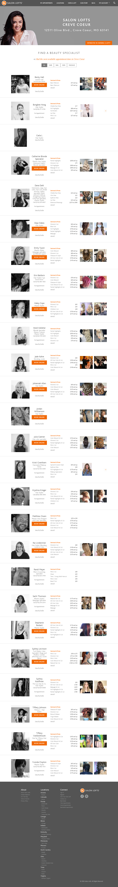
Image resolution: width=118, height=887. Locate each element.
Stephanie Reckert (39, 624)
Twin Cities (44, 843)
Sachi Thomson (39, 596)
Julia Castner (39, 437)
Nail (57, 65)
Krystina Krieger (39, 490)
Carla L (39, 135)
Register (62, 794)
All (44, 65)
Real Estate (63, 801)
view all (52, 87)
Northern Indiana (45, 830)
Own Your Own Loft (65, 796)
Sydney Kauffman (39, 680)
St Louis (43, 847)
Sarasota (43, 812)
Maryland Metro (45, 838)
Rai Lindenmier (39, 543)
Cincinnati (44, 865)
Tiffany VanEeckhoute (39, 734)
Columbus (43, 861)
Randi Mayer (39, 569)
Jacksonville (44, 803)
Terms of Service (25, 799)
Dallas (43, 873)
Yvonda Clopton (39, 762)
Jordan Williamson (39, 410)
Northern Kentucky (46, 834)
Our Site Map (24, 796)
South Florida (44, 808)
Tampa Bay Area (45, 814)
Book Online (39, 85)
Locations (60, 3)
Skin (63, 65)
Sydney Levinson (39, 649)
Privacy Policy (24, 801)
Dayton (43, 858)
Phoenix (43, 795)
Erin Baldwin (39, 275)
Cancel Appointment (65, 805)
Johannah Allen (39, 383)
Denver (43, 799)
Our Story (84, 3)
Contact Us (63, 799)
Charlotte (43, 854)
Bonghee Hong (39, 105)
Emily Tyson (39, 248)
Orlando (43, 810)
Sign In (62, 792)
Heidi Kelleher (39, 328)
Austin (43, 869)
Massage (72, 65)
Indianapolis (44, 827)
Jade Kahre (39, 356)
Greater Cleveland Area (47, 863)
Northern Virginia (45, 878)
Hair (50, 65)
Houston (43, 871)
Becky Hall (39, 77)
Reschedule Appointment (66, 807)
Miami (43, 806)
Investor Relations (25, 794)
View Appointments (65, 803)
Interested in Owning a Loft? (98, 43)
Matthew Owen (39, 516)
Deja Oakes (39, 223)
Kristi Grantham (39, 462)
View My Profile (39, 91)
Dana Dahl (39, 185)
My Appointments (46, 3)
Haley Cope (39, 303)
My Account (103, 3)
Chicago (43, 823)
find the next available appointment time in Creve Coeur (60, 59)
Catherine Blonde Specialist (39, 157)
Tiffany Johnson (39, 707)
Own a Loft (72, 3)
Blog (93, 3)
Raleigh (43, 852)
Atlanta (43, 818)
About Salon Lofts (25, 792)
